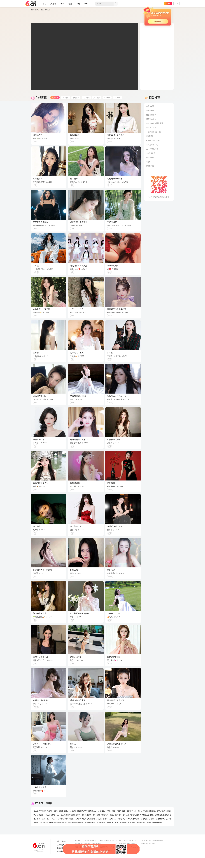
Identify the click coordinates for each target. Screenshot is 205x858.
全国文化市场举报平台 (107, 847)
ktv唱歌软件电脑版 (153, 140)
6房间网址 (150, 136)
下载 (78, 3)
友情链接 (60, 845)
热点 (37, 9)
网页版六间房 (151, 127)
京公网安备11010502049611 (128, 844)
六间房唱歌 (150, 106)
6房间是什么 (150, 153)
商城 (70, 3)
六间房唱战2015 (152, 149)
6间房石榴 (150, 166)
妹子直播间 (150, 110)
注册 (176, 3)
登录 (168, 3)
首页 (44, 3)
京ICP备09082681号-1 (107, 840)
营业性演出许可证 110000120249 (152, 840)
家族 (86, 3)
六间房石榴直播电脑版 (154, 123)
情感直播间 (150, 157)
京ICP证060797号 (90, 840)
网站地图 (60, 848)
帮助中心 (60, 851)
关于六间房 (61, 841)
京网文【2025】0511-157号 (128, 840)
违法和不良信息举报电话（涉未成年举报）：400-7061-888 (93, 850)
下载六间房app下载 (153, 132)
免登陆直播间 (151, 114)
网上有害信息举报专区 (148, 844)
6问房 (148, 161)
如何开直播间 (151, 119)
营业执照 (78, 840)
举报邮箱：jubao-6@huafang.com (129, 847)
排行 (62, 3)
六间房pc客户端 (152, 144)
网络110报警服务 (80, 847)
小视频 (53, 3)
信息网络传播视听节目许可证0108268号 (88, 844)
